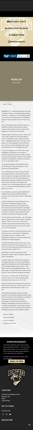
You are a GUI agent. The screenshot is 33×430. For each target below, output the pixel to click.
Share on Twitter (8, 314)
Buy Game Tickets (17, 21)
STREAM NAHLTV (17, 41)
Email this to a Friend (9, 323)
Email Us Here (16, 361)
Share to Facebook (8, 317)
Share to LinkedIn (8, 320)
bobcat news (17, 35)
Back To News (7, 104)
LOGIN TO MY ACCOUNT (17, 28)
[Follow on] (3, 414)
